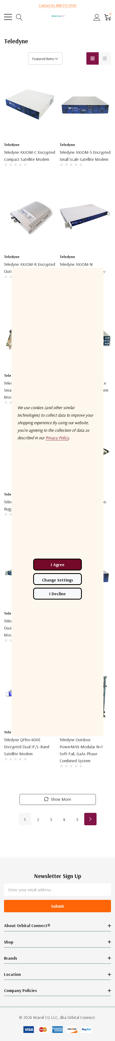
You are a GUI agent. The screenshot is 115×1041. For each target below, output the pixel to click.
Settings (57, 579)
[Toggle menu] (8, 17)
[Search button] (19, 17)
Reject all (57, 594)
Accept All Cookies (57, 564)
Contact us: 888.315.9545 (57, 5)
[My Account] (97, 17)
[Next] (90, 819)
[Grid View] (92, 58)
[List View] (105, 58)
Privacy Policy (56, 437)
